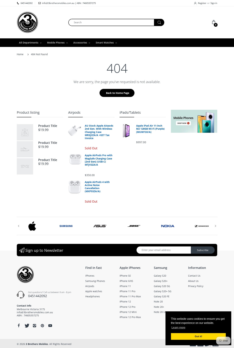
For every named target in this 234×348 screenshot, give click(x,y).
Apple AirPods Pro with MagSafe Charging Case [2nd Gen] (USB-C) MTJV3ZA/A (98, 160)
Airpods (74, 112)
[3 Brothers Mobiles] (27, 22)
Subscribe (202, 250)
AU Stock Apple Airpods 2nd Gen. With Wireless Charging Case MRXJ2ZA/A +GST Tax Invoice (99, 132)
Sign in (214, 3)
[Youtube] (50, 325)
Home (20, 54)
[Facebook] (19, 325)
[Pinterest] (42, 325)
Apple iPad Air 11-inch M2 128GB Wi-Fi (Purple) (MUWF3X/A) (150, 128)
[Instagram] (34, 325)
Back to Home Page (117, 93)
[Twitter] (26, 325)
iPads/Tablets (130, 112)
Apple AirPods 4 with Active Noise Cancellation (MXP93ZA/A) (97, 187)
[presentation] (18, 225)
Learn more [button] (178, 327)
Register (202, 3)
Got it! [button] (198, 336)
